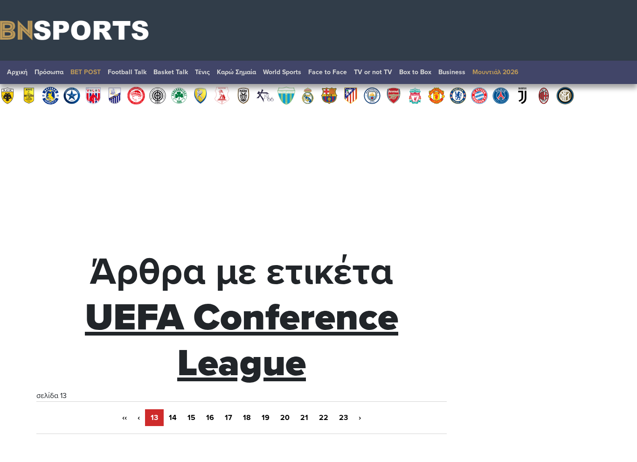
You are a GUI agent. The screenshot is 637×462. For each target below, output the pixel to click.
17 (228, 417)
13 (154, 417)
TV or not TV (373, 72)
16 (210, 417)
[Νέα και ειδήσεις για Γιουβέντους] (522, 95)
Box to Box (415, 72)
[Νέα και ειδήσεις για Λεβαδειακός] (286, 95)
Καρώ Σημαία (236, 72)
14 (173, 417)
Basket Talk (170, 72)
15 (191, 417)
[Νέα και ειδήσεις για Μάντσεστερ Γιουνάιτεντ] (436, 95)
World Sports (282, 72)
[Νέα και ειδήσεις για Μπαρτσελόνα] (329, 95)
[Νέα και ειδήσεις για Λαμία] (115, 95)
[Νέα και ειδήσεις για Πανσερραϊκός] (222, 95)
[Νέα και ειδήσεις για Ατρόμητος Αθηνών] (72, 95)
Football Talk (127, 72)
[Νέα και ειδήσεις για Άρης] (29, 95)
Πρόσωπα (49, 72)
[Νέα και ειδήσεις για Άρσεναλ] (393, 95)
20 (285, 417)
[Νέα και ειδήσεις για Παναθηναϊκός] (179, 95)
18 (247, 417)
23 (343, 417)
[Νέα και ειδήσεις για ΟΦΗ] (157, 95)
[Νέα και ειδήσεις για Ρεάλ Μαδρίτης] (308, 95)
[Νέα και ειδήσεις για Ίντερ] (565, 95)
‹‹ (124, 417)
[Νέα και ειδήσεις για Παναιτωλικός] (200, 95)
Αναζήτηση (620, 74)
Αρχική (17, 72)
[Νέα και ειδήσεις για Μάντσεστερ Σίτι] (372, 95)
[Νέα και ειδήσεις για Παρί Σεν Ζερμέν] (501, 95)
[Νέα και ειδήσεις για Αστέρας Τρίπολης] (50, 95)
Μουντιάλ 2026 (495, 72)
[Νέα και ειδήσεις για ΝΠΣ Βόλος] (93, 95)
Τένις (202, 72)
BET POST (85, 72)
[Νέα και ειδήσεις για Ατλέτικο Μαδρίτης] (351, 95)
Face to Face (327, 72)
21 (304, 417)
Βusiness (451, 72)
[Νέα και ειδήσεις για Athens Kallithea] (265, 95)
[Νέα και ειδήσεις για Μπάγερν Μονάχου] (479, 95)
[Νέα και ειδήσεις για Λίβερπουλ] (415, 95)
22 (323, 417)
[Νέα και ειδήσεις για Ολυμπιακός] (136, 95)
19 (266, 417)
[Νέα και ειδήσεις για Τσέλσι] (458, 95)
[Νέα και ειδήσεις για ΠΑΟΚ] (243, 95)
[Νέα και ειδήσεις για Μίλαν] (544, 95)
